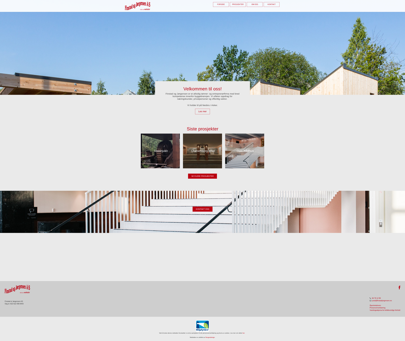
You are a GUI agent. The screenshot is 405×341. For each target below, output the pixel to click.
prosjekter (238, 4)
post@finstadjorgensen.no (382, 300)
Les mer (202, 111)
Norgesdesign (210, 337)
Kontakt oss (202, 209)
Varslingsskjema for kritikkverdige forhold (385, 310)
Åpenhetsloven (375, 305)
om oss (254, 4)
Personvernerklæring (377, 308)
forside (221, 4)
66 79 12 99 (376, 298)
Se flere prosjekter (202, 176)
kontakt (272, 4)
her (243, 333)
